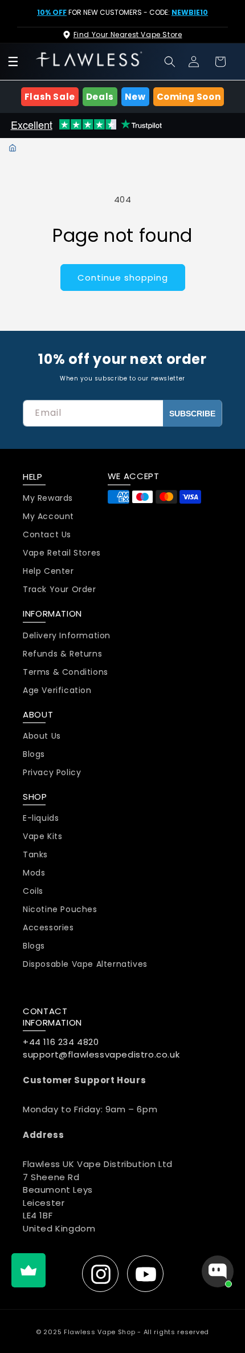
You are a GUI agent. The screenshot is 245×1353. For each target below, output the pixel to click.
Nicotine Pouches (60, 909)
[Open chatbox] (218, 1271)
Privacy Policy (52, 772)
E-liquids (41, 818)
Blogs (34, 754)
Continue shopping (122, 277)
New (135, 97)
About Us (42, 736)
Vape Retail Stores (62, 553)
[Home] (13, 148)
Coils (33, 891)
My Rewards (48, 498)
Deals (100, 97)
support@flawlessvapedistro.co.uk (101, 1054)
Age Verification (57, 690)
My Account (48, 516)
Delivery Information (67, 635)
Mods (34, 873)
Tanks (35, 854)
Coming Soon (189, 97)
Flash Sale (49, 97)
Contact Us (47, 534)
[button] (169, 61)
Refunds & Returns (62, 654)
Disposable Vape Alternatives (85, 964)
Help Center (48, 571)
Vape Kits (42, 836)
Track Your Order (59, 589)
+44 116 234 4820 (61, 1042)
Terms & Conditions (65, 672)
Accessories (48, 927)
